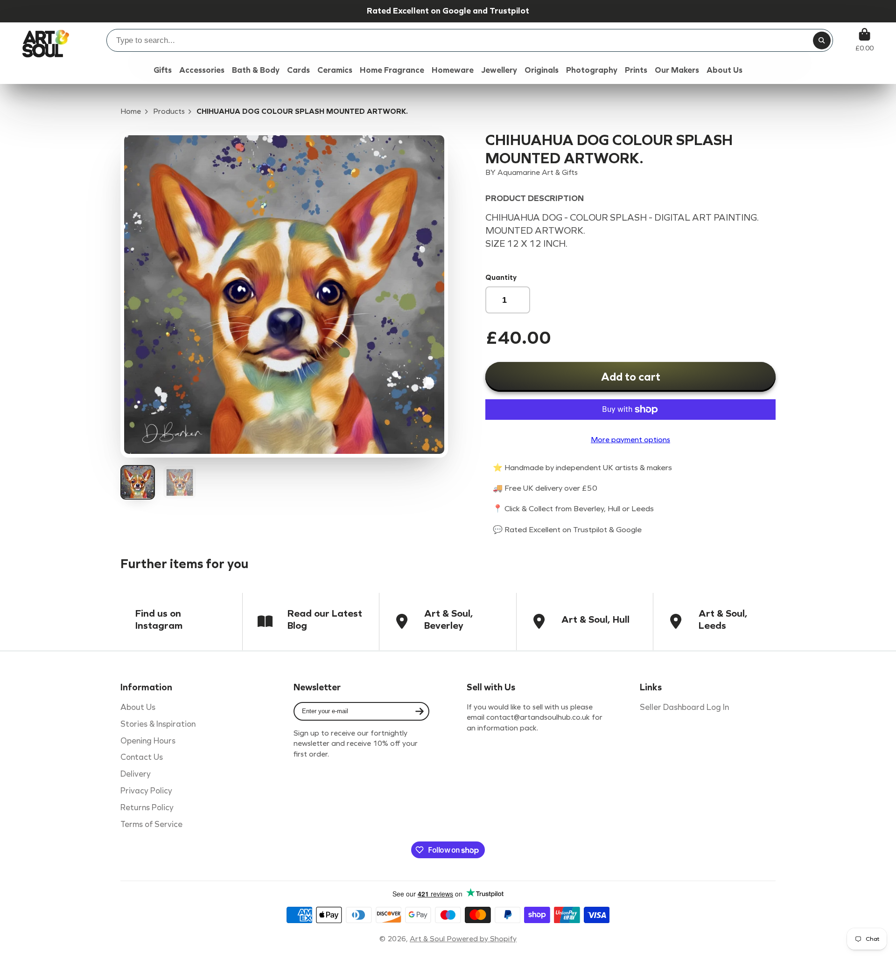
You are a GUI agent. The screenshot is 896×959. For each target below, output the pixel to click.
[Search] (822, 40)
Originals (542, 70)
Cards (298, 70)
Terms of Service (151, 824)
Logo (45, 39)
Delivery (135, 774)
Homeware (453, 70)
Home (130, 111)
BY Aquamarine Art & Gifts (531, 172)
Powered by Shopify (482, 938)
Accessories (201, 70)
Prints (636, 70)
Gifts (163, 70)
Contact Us (141, 757)
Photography (591, 70)
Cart (864, 40)
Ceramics (334, 70)
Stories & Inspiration (158, 724)
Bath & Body (256, 70)
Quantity (501, 277)
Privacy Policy (146, 791)
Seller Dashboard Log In (684, 707)
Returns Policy (147, 808)
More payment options (630, 439)
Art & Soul (428, 938)
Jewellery (499, 70)
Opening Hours (147, 741)
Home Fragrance (392, 70)
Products (169, 111)
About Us (137, 707)
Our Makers (677, 70)
